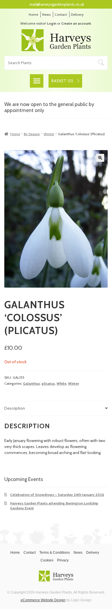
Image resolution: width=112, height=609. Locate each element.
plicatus (48, 383)
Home (33, 14)
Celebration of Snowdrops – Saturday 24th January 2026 (57, 494)
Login (51, 23)
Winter (49, 134)
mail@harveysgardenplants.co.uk (57, 4)
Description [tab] (14, 408)
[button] (100, 158)
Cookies (46, 560)
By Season (32, 134)
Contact (61, 14)
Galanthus (31, 383)
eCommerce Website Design (43, 600)
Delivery (77, 14)
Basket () (62, 80)
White (61, 383)
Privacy (63, 560)
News (46, 14)
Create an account (76, 23)
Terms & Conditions (54, 553)
